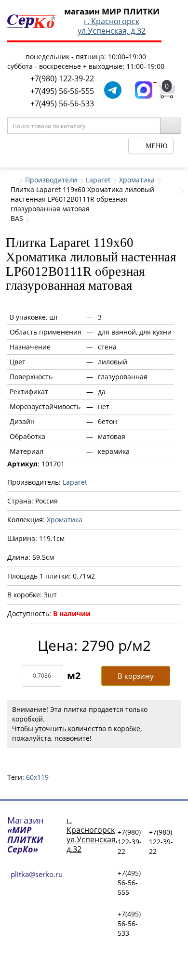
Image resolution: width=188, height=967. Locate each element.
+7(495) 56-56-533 (62, 103)
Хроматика (137, 179)
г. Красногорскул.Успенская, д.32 (112, 26)
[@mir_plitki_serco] (112, 89)
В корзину (136, 676)
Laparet (98, 179)
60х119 (37, 777)
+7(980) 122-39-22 (62, 78)
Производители (51, 179)
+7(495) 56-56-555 (62, 91)
